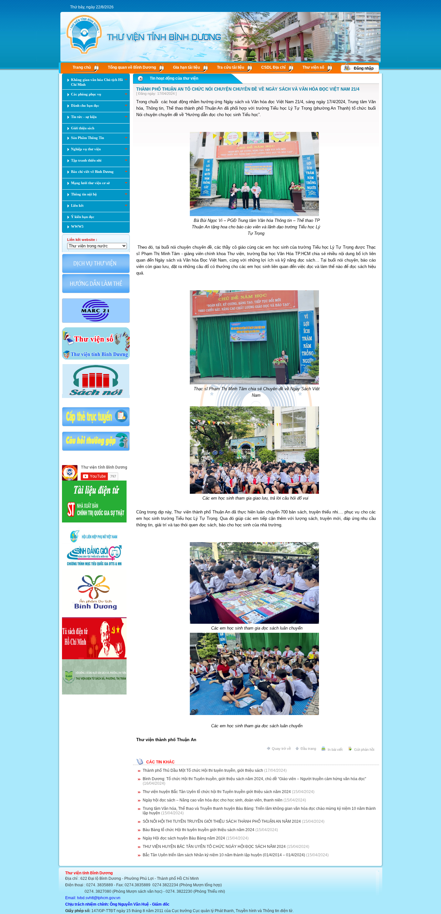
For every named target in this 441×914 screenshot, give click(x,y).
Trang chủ (82, 67)
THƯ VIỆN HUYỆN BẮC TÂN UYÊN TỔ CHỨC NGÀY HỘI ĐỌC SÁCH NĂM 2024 (214, 846)
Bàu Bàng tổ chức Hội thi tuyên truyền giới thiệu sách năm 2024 (198, 830)
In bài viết (335, 749)
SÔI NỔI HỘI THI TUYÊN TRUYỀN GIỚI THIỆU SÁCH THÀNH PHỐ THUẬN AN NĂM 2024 (222, 821)
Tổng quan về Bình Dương (132, 67)
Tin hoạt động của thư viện (174, 78)
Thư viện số (313, 67)
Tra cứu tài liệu (230, 67)
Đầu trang (308, 748)
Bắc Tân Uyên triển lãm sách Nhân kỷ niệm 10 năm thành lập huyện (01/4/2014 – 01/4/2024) (224, 855)
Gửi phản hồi (364, 749)
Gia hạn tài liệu (186, 67)
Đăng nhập (364, 68)
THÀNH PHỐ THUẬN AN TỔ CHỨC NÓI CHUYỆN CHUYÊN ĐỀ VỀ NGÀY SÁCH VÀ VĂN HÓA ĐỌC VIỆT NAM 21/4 (247, 89)
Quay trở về (281, 748)
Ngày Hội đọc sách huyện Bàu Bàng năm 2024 (184, 838)
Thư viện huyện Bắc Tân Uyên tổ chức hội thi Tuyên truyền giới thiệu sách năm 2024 (217, 792)
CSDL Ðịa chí (273, 67)
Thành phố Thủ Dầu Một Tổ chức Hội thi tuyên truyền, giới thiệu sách (203, 770)
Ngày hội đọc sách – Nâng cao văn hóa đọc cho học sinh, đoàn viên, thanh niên (212, 800)
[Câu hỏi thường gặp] (96, 450)
